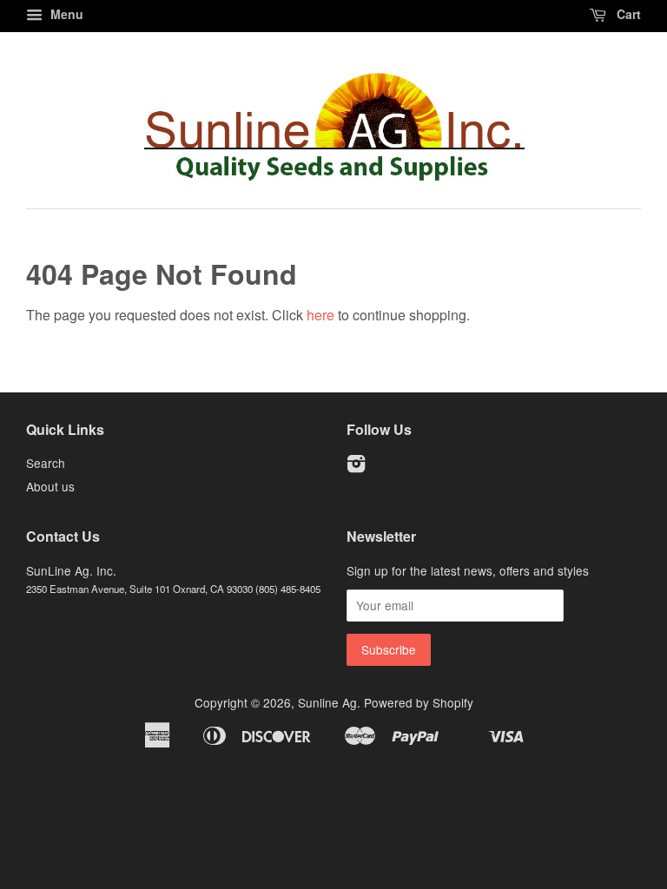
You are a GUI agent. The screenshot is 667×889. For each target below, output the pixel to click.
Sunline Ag (327, 702)
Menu (65, 14)
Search (45, 462)
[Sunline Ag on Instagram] (356, 466)
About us (50, 486)
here (320, 315)
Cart (627, 14)
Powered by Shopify (418, 702)
